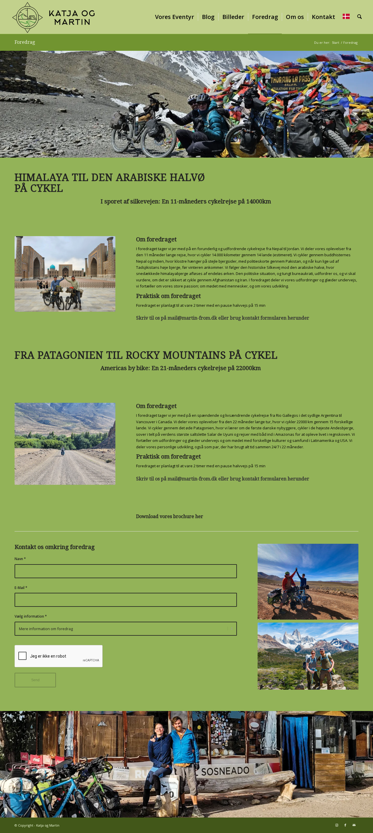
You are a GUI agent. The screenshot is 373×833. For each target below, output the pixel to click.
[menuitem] (174, 17)
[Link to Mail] (354, 825)
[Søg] (359, 17)
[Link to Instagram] (336, 825)
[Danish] (346, 17)
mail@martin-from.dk (192, 318)
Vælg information (31, 616)
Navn (20, 558)
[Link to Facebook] (345, 825)
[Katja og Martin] (54, 17)
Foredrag (25, 42)
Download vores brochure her (170, 516)
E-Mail (21, 587)
